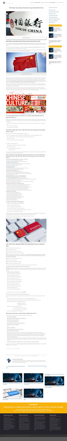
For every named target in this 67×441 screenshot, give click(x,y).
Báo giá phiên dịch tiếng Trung (23, 419)
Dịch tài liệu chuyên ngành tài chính (39, 417)
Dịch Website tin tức (52, 22)
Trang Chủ (32, 2)
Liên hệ (61, 2)
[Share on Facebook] (23, 351)
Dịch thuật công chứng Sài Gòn (53, 20)
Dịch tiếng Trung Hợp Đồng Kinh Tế (55, 427)
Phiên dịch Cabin (21, 422)
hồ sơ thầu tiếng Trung (22, 175)
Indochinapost (28, 435)
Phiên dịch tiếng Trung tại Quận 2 (24, 424)
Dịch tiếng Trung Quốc (55, 25)
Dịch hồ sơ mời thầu (10, 175)
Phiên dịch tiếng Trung (45, 2)
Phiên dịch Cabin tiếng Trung (23, 417)
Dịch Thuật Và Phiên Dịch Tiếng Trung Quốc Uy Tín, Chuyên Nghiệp (33, 407)
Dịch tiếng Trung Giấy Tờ (53, 422)
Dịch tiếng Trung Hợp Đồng (54, 424)
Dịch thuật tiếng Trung (55, 46)
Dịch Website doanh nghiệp (53, 17)
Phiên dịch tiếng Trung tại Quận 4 (24, 427)
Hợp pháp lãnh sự (53, 2)
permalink (37, 355)
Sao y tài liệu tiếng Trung (29, 355)
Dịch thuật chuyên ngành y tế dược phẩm (39, 429)
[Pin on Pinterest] (28, 351)
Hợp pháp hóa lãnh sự (22, 355)
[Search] (63, 3)
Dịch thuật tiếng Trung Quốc (10, 435)
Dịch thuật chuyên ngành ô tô (38, 423)
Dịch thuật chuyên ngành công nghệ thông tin (39, 420)
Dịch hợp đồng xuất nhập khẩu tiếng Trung (55, 430)
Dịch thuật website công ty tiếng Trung (12, 162)
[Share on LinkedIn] (29, 351)
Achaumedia (22, 435)
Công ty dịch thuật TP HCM (53, 15)
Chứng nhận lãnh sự (53, 417)
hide (29, 37)
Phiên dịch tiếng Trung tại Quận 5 (24, 429)
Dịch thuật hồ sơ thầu (7, 417)
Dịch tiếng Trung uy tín (52, 13)
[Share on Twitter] (24, 351)
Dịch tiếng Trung (37, 2)
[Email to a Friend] (26, 351)
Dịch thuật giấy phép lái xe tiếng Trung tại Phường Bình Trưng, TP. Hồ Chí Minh (55, 41)
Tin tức (57, 2)
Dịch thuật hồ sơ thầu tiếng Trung (54, 11)
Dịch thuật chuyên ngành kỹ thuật (39, 425)
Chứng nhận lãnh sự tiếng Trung (54, 419)
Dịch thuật (7, 268)
